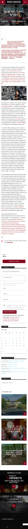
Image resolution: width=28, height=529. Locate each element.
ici (5, 71)
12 (9, 341)
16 (23, 341)
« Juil (2, 351)
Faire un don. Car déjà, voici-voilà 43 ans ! (14, 482)
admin (10, 21)
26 (9, 345)
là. (2, 83)
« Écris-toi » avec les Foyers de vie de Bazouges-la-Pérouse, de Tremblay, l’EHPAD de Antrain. (14, 429)
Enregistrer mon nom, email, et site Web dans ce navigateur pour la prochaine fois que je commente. (16, 305)
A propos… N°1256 (12, 364)
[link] (11, 76)
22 (20, 343)
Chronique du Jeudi (10, 9)
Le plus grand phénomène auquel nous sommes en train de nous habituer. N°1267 (14, 453)
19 (9, 343)
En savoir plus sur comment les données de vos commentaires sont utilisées (11, 319)
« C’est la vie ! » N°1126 (14, 502)
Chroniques (20, 9)
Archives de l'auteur (14, 261)
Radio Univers (14, 2)
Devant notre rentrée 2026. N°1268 (14, 404)
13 (13, 341)
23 (23, 343)
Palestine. (10, 242)
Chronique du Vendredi (8, 420)
